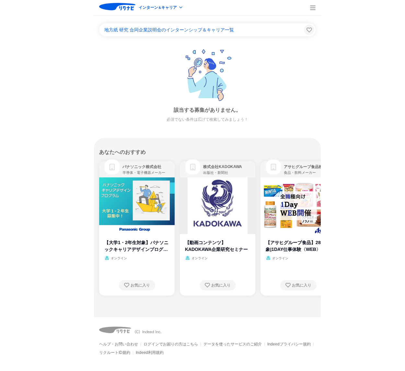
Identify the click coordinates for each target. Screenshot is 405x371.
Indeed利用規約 (150, 352)
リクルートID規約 (114, 352)
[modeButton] (161, 8)
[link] (112, 167)
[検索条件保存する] (309, 30)
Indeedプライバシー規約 (289, 344)
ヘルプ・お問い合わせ (118, 344)
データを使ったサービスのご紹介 (232, 344)
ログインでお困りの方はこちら (171, 344)
